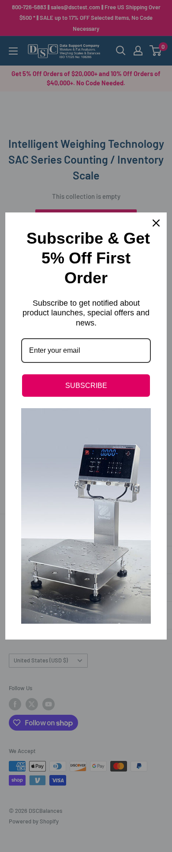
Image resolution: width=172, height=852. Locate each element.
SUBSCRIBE (86, 385)
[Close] (156, 223)
